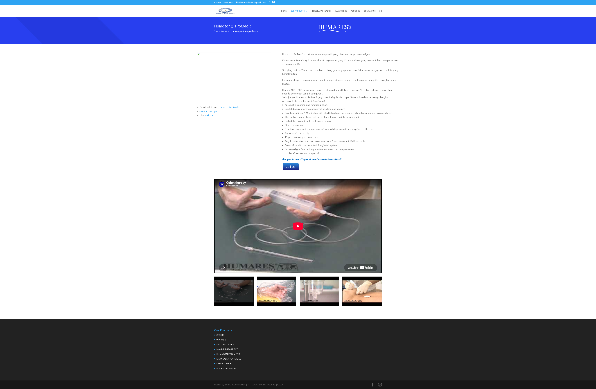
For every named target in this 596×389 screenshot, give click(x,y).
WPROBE (221, 339)
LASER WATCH (223, 363)
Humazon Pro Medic (229, 107)
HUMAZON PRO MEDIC (228, 354)
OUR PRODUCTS (298, 11)
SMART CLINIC (341, 11)
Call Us (291, 167)
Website (209, 115)
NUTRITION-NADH (226, 368)
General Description (209, 111)
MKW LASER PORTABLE (228, 358)
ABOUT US (355, 11)
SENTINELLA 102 (225, 344)
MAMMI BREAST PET (227, 349)
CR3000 (220, 334)
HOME (284, 11)
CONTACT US (370, 11)
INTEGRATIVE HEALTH (321, 11)
